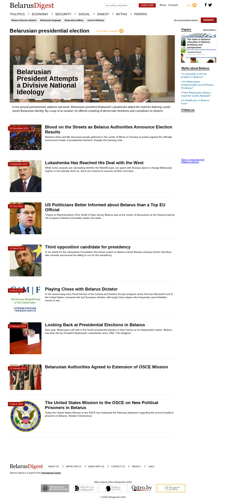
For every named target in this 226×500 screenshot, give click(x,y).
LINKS (151, 466)
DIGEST (103, 14)
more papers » (209, 30)
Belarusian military (74, 20)
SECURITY (63, 14)
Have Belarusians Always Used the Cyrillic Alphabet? (196, 94)
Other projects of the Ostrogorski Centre (113, 482)
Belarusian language (50, 20)
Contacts (173, 5)
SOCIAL (84, 14)
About (163, 5)
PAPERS (140, 14)
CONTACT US (118, 466)
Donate (208, 20)
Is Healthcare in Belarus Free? (195, 102)
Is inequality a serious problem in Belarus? (194, 75)
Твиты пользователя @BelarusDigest (192, 160)
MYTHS (121, 14)
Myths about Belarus (195, 68)
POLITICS (17, 14)
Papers (186, 29)
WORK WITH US (96, 466)
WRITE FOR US (73, 466)
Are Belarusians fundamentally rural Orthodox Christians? (197, 84)
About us (53, 466)
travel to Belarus (95, 20)
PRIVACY (136, 466)
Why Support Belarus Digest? (186, 20)
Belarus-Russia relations (24, 20)
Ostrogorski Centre (51, 473)
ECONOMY (40, 14)
